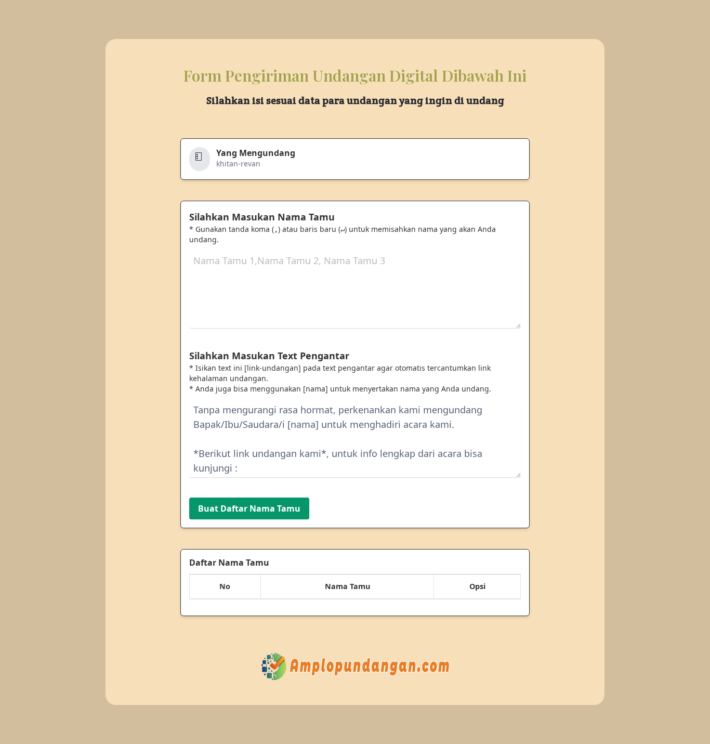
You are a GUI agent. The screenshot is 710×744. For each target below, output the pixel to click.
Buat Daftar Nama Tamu (249, 508)
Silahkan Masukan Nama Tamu (262, 217)
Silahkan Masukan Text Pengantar (269, 355)
